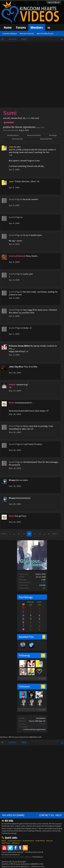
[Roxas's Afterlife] (39, 702)
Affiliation (16, 843)
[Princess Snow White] (31, 663)
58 (19, 534)
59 (24, 534)
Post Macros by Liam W (34, 852)
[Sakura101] (31, 702)
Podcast (49, 840)
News (4, 840)
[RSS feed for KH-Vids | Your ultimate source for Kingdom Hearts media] (25, 847)
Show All (42, 679)
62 (40, 534)
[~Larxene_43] (23, 694)
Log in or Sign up (53, 2)
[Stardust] (31, 671)
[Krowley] (39, 671)
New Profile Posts (45, 33)
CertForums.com (37, 866)
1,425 (43, 582)
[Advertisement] (32, 75)
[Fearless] (23, 663)
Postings (53, 135)
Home (7, 27)
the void (42, 724)
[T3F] (23, 702)
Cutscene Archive (14, 840)
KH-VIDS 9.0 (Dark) (13, 815)
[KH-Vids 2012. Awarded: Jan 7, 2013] (23, 648)
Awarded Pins (46, 139)
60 (29, 534)
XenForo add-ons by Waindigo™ (14, 861)
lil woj (12, 480)
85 (49, 534)
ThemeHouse (37, 857)
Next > (55, 534)
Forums (21, 27)
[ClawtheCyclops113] (39, 694)
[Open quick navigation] (62, 39)
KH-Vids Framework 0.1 (11, 854)
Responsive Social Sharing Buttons (15, 866)
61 (34, 534)
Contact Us (46, 815)
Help (58, 815)
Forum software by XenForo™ (13, 852)
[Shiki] (23, 671)
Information (17, 139)
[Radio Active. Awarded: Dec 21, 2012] (31, 648)
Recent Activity (34, 135)
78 (43, 686)
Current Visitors (10, 33)
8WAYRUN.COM (35, 737)
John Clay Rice (16, 366)
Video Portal (40, 840)
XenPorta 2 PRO (6, 737)
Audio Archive (28, 840)
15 (43, 655)
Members (37, 27)
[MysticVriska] (31, 694)
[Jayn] (39, 663)
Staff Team (6, 843)
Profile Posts (13, 135)
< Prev (3, 534)
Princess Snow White (19, 345)
